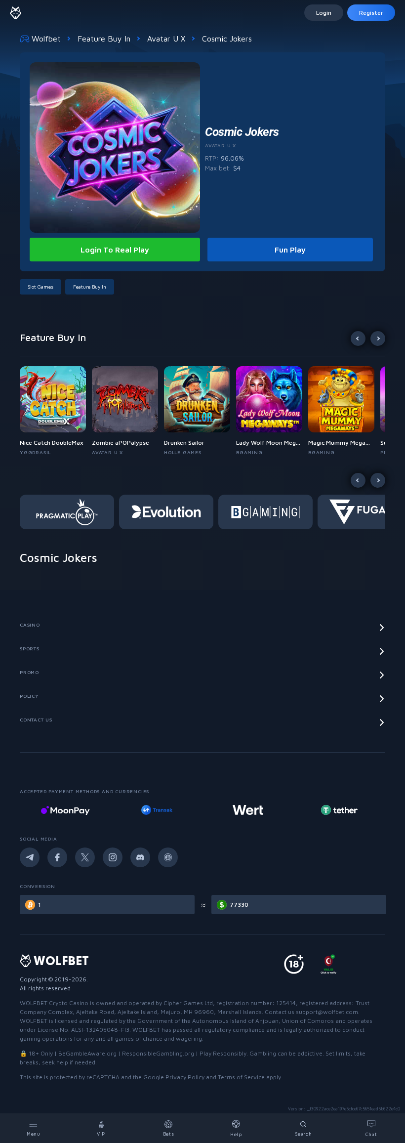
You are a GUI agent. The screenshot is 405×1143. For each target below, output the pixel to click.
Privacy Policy (184, 1077)
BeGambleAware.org (87, 1053)
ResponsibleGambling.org (158, 1053)
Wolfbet (46, 38)
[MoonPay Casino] (65, 810)
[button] (56, 411)
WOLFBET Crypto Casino (54, 1003)
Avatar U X (166, 38)
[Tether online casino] (339, 810)
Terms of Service (241, 1077)
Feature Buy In (104, 38)
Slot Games (40, 287)
